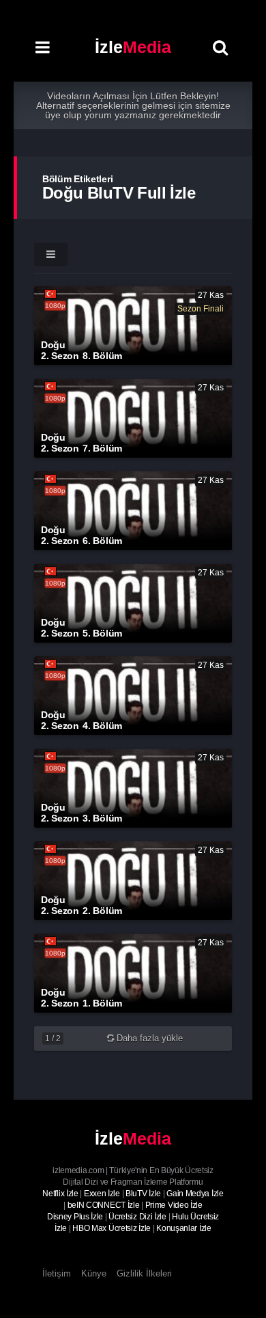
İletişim (56, 1273)
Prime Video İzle (174, 1205)
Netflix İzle (60, 1193)
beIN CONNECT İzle (104, 1205)
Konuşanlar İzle (183, 1228)
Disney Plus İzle (75, 1216)
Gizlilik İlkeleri (144, 1273)
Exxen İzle (102, 1193)
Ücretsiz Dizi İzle (137, 1216)
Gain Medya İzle (195, 1193)
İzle (133, 46)
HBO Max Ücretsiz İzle (111, 1228)
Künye (93, 1273)
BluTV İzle (143, 1193)
